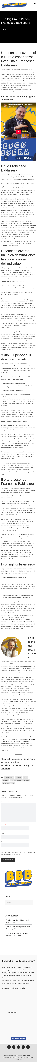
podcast (26, 780)
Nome (3, 825)
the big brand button (8, 783)
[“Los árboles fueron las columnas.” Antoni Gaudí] (18, 1033)
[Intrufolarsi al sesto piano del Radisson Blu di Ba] (30, 1033)
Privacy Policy (18, 1059)
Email (3, 833)
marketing (5, 780)
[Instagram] (13, 1047)
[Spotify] (18, 1047)
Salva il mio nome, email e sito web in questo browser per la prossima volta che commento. (18, 853)
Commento (5, 802)
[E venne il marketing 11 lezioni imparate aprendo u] (7, 1019)
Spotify (23, 96)
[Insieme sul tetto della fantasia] (7, 1026)
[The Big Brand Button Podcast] (14, 5)
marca (25, 777)
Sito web (3, 841)
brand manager (9, 777)
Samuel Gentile (23, 967)
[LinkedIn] (28, 1047)
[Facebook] (9, 1047)
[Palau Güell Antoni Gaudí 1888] (30, 1019)
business (18, 777)
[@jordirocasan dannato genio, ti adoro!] (7, 1033)
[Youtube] (23, 1047)
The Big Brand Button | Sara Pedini (17, 920)
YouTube (8, 99)
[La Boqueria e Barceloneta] (30, 1026)
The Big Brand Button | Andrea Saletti (18, 927)
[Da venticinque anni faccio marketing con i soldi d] (18, 1019)
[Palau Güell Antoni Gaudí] (18, 1026)
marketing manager (16, 780)
